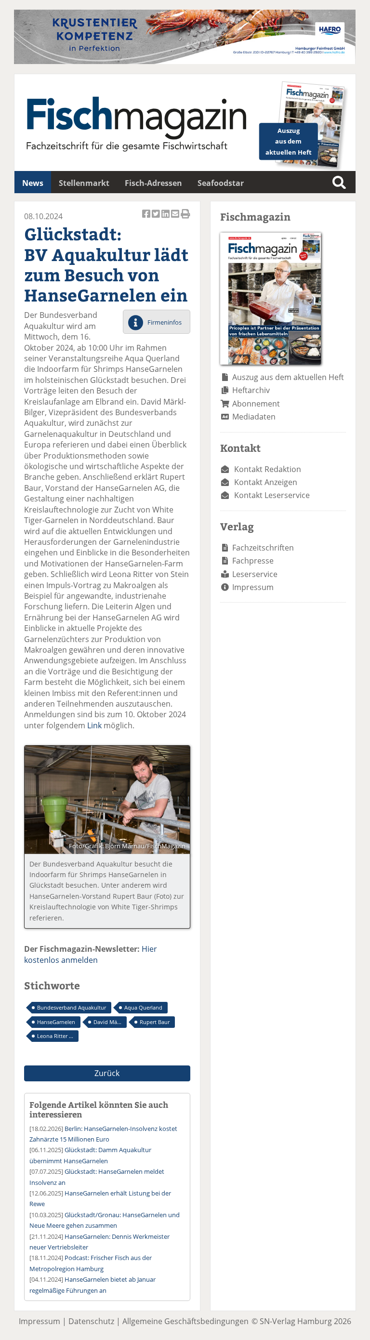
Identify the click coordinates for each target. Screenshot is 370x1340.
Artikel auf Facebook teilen (147, 219)
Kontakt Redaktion (267, 469)
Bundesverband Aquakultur (71, 1007)
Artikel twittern (156, 219)
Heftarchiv (251, 390)
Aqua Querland (143, 1007)
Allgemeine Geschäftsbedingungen (185, 1321)
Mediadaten (254, 416)
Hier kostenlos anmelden (90, 954)
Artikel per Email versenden (176, 219)
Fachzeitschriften (263, 547)
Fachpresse (253, 560)
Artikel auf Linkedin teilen (166, 219)
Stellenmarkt (84, 183)
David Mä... (107, 1021)
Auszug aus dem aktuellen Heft (288, 377)
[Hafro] (185, 61)
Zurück (106, 1073)
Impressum (253, 587)
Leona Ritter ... (55, 1035)
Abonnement (256, 403)
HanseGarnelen (56, 1021)
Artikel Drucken (185, 219)
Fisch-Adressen (153, 183)
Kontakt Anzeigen (265, 482)
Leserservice (255, 574)
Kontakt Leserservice (272, 495)
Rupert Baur (155, 1021)
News (32, 183)
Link (95, 725)
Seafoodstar (221, 183)
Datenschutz (91, 1321)
